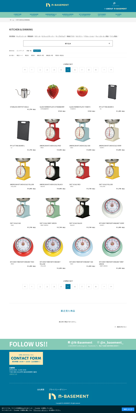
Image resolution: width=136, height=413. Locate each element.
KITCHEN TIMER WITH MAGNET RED (22, 262)
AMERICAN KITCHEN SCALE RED (50, 146)
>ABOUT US (13, 374)
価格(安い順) (40, 55)
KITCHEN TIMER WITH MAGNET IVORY (111, 223)
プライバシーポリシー (58, 389)
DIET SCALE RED (74, 184)
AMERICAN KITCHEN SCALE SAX (79, 146)
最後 (113, 70)
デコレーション (89, 36)
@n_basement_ (111, 342)
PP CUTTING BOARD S (106, 107)
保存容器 (12, 36)
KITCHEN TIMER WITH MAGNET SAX (81, 262)
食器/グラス (70, 36)
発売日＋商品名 (59, 55)
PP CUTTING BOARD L (17, 146)
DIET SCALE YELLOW (106, 184)
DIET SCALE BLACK (75, 223)
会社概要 (40, 389)
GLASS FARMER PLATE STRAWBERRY (52, 107)
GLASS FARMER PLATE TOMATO (79, 107)
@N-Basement (81, 342)
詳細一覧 (29, 51)
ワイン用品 (113, 36)
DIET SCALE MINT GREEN (48, 223)
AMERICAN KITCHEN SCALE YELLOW (22, 184)
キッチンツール (21, 36)
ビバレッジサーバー (48, 36)
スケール (37, 36)
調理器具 (30, 36)
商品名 (27, 55)
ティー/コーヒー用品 (102, 36)
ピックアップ (20, 51)
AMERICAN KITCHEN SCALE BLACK (51, 184)
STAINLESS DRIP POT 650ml (19, 107)
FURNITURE (17, 14)
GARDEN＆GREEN (67, 14)
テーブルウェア (60, 36)
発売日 (33, 55)
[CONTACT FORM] (26, 358)
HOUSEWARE (34, 14)
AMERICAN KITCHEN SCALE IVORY (110, 146)
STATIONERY (102, 14)
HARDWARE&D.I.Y (51, 14)
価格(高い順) (49, 55)
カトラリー (79, 36)
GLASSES (118, 14)
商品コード (20, 55)
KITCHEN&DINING (85, 14)
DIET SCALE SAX (15, 223)
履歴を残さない (122, 327)
